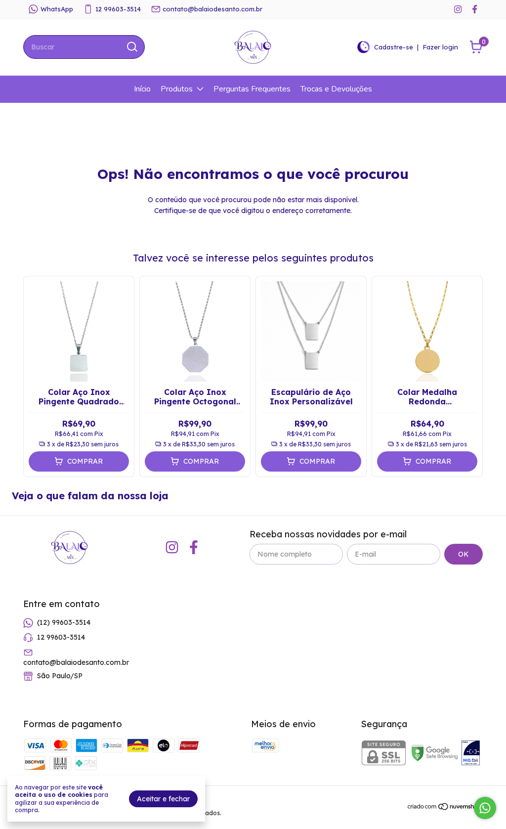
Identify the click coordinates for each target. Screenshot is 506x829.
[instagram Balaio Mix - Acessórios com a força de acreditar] (458, 9)
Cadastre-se (393, 47)
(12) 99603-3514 (63, 622)
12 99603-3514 (118, 9)
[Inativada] (471, 754)
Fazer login (440, 47)
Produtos (177, 89)
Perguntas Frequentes (252, 89)
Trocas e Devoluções (336, 89)
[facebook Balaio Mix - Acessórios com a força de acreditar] (474, 9)
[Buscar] (131, 46)
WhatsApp (57, 9)
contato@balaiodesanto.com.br (212, 9)
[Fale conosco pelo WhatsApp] (485, 808)
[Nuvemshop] (445, 808)
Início (142, 89)
